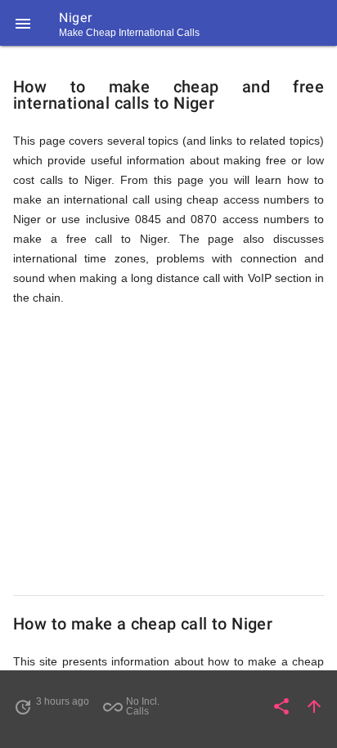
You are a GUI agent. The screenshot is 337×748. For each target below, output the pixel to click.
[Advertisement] (168, 451)
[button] (23, 23)
